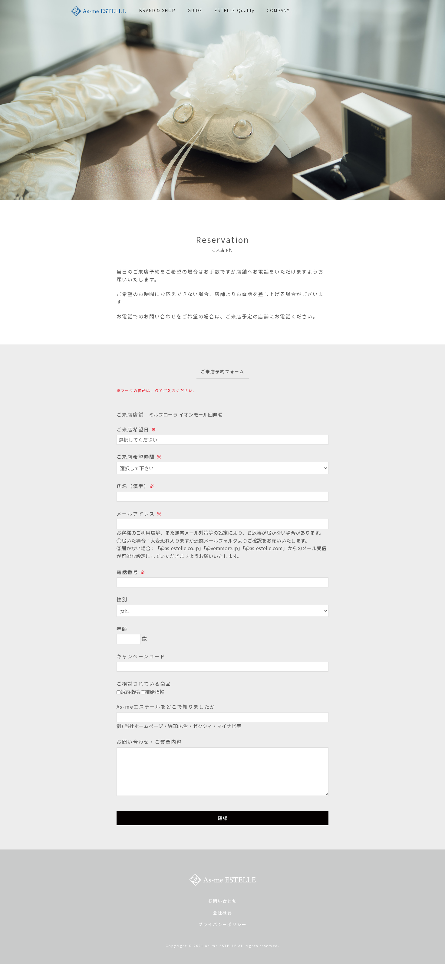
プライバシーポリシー (222, 924)
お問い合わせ (222, 901)
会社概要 (222, 912)
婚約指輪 (130, 691)
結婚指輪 (154, 691)
